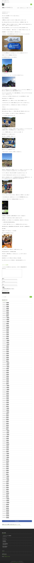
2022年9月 (5, 391)
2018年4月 (5, 491)
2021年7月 (5, 417)
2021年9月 (5, 413)
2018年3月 (6, 492)
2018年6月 (5, 487)
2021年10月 (6, 411)
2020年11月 (6, 432)
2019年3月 (5, 470)
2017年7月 (6, 508)
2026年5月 (5, 308)
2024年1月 (5, 360)
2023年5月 (5, 376)
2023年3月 (5, 379)
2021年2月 (5, 426)
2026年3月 (5, 311)
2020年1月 (5, 451)
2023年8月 (5, 370)
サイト (3, 284)
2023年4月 (5, 377)
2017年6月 (6, 509)
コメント (3, 268)
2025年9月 (5, 323)
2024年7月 (5, 349)
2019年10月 (6, 457)
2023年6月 (6, 374)
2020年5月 (6, 443)
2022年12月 (6, 385)
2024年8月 (5, 347)
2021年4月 (5, 423)
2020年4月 (5, 445)
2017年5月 (6, 511)
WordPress (14, 562)
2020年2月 (5, 449)
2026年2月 (6, 313)
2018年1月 (5, 496)
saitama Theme (17, 562)
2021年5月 (5, 421)
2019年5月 (5, 466)
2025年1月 (5, 338)
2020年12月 (6, 430)
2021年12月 (6, 408)
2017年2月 (6, 517)
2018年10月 (6, 479)
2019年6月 (5, 464)
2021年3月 (5, 425)
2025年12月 (6, 317)
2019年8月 (6, 460)
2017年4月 (6, 513)
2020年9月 (5, 436)
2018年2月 (5, 494)
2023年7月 (5, 372)
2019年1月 (5, 474)
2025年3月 (5, 334)
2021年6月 (5, 419)
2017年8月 (6, 506)
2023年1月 (5, 383)
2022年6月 (5, 396)
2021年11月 (6, 409)
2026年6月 (5, 306)
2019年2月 (5, 472)
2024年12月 (6, 340)
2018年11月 (6, 477)
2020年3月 (5, 447)
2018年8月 (5, 483)
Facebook (17, 521)
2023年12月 (6, 362)
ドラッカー (4, 538)
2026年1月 (5, 315)
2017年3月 (6, 515)
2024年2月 (6, 359)
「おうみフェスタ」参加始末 (7, 535)
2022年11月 (6, 387)
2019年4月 (5, 468)
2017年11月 (6, 500)
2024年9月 (5, 345)
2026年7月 (5, 304)
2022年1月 (5, 406)
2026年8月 (6, 302)
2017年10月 (6, 502)
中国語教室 (4, 541)
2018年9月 (5, 481)
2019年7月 (5, 462)
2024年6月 (5, 351)
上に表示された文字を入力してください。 (8, 288)
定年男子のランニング (23, 7)
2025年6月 (5, 328)
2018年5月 (5, 489)
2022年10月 (6, 389)
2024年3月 (5, 357)
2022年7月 (5, 394)
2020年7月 (5, 440)
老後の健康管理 (5, 546)
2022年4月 (5, 400)
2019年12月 (6, 453)
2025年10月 (6, 321)
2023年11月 (6, 364)
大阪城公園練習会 (5, 543)
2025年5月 (5, 330)
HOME (18, 7)
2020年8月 (5, 438)
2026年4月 (5, 310)
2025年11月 (6, 319)
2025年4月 (5, 332)
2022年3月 (5, 402)
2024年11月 (6, 342)
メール (3, 281)
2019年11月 (6, 455)
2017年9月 (6, 504)
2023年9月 (5, 368)
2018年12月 (6, 475)
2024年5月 (5, 353)
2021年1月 (5, 428)
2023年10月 (6, 366)
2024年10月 (6, 343)
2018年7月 (5, 485)
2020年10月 (6, 434)
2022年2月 (5, 404)
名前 (3, 278)
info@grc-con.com (6, 0)
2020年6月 (5, 442)
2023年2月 (5, 381)
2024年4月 (5, 355)
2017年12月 (6, 498)
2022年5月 (5, 398)
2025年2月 (5, 336)
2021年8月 (5, 415)
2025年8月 (5, 325)
